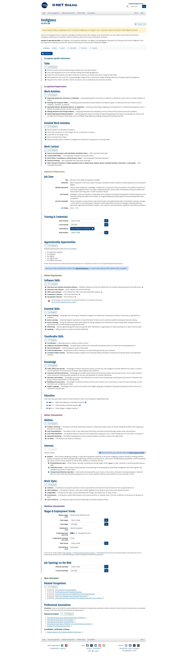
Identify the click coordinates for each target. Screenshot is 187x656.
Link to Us (89, 648)
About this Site (123, 648)
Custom (62, 48)
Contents (47, 53)
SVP (62, 208)
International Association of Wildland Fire (60, 622)
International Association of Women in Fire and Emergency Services (69, 624)
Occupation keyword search (136, 3)
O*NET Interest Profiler (136, 453)
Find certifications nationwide (81, 229)
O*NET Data (81, 13)
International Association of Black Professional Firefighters (66, 618)
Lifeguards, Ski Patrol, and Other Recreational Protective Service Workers (78, 598)
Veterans (84, 48)
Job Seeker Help (54, 648)
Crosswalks (91, 13)
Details (54, 48)
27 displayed (53, 126)
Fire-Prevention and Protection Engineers (68, 592)
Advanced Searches (68, 13)
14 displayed (53, 365)
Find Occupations (53, 13)
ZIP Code (74, 225)
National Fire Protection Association (58, 626)
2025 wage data (67, 553)
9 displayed (52, 340)
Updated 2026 (141, 24)
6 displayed (52, 312)
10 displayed (53, 245)
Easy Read (73, 48)
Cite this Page (96, 648)
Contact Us (63, 648)
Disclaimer (136, 648)
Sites (142, 13)
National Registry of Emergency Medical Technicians (64, 632)
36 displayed (53, 95)
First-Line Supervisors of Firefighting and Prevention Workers (75, 594)
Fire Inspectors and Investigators (65, 590)
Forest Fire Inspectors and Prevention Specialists (71, 596)
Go (144, 6)
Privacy (130, 648)
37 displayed (53, 423)
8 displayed (69, 614)
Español (94, 48)
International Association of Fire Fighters (60, 620)
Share (136, 13)
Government (74, 547)
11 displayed (53, 284)
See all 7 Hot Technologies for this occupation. (63, 302)
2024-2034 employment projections (85, 553)
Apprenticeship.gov (82, 268)
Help (43, 13)
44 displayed (53, 150)
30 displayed (53, 67)
